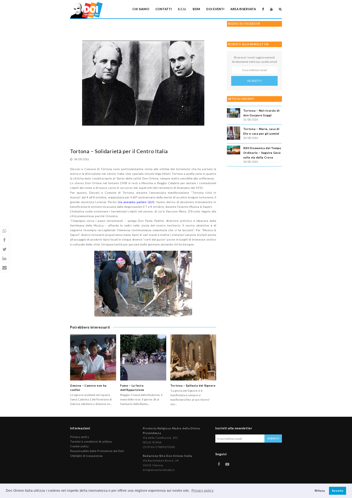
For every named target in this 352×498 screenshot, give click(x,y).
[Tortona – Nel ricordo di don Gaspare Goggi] (233, 113)
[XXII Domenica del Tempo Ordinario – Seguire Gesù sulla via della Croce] (233, 151)
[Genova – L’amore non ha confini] (93, 357)
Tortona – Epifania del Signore (193, 385)
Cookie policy (79, 446)
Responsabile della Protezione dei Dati (97, 451)
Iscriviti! (254, 80)
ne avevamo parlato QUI (136, 202)
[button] (4, 230)
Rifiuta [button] (320, 490)
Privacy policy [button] (202, 490)
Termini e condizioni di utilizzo (91, 441)
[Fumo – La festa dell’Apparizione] (143, 357)
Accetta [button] (337, 490)
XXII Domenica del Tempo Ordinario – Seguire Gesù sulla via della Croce (262, 152)
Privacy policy (79, 437)
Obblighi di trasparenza (86, 455)
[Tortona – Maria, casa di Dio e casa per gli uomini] (233, 133)
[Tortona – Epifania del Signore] (193, 357)
